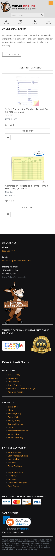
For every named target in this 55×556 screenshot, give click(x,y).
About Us (12, 410)
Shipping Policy (14, 413)
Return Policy (14, 417)
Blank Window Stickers (18, 455)
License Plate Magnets (18, 482)
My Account (13, 378)
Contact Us (13, 406)
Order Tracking (14, 385)
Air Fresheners (14, 452)
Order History (14, 374)
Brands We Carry (15, 437)
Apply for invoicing (16, 392)
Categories (13, 54)
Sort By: (24, 67)
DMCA (10, 427)
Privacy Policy (14, 420)
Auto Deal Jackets (15, 459)
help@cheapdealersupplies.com (16, 260)
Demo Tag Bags (15, 466)
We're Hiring (13, 434)
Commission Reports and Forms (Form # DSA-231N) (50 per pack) (26, 187)
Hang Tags (12, 475)
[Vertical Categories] (51, 3)
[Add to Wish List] (8, 137)
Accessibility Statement (18, 430)
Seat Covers (13, 486)
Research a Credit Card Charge (21, 388)
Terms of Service (15, 424)
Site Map (33, 549)
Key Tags (12, 479)
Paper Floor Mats (15, 472)
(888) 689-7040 (8, 250)
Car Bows (12, 462)
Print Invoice (13, 381)
